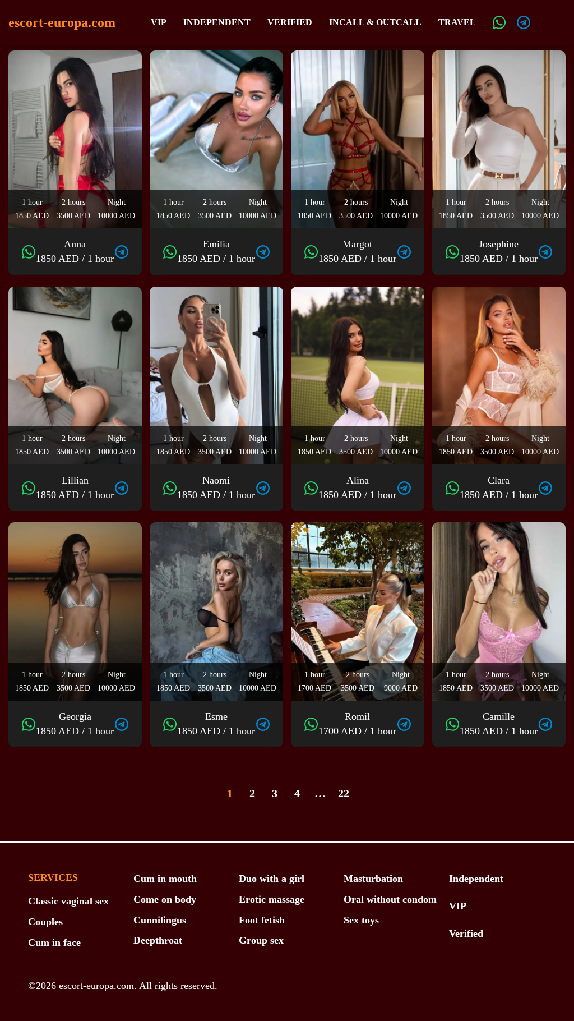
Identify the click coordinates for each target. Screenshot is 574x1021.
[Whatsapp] (499, 22)
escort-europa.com (61, 22)
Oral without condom (390, 899)
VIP (158, 22)
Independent (217, 22)
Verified (289, 22)
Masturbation (373, 878)
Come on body (164, 899)
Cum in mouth (165, 878)
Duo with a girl (271, 878)
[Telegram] (523, 22)
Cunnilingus (159, 920)
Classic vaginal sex (68, 901)
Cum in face (54, 942)
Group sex (261, 940)
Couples (45, 921)
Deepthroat (157, 940)
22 (343, 793)
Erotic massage (271, 899)
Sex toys (361, 920)
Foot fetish (262, 920)
